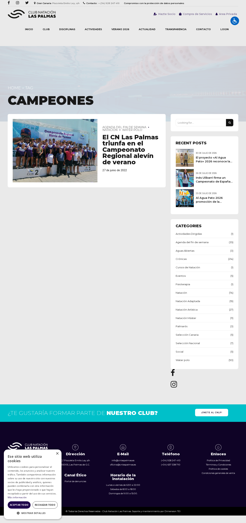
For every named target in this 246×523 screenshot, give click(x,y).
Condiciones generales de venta (218, 473)
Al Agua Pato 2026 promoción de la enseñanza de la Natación (214, 201)
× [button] (57, 453)
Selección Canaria (187, 334)
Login (224, 29)
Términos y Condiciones (218, 464)
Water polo (132, 130)
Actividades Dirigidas (189, 233)
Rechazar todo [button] (45, 504)
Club (46, 29)
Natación (181, 292)
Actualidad (147, 29)
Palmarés (181, 326)
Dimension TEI (172, 511)
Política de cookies (218, 469)
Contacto (203, 29)
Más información (17, 497)
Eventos (181, 275)
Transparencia (175, 29)
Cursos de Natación (188, 267)
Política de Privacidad (218, 460)
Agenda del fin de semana (124, 127)
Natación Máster (186, 318)
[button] (33, 513)
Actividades (93, 29)
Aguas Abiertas (185, 250)
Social (179, 351)
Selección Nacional (188, 343)
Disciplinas (67, 29)
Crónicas (181, 258)
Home (14, 87)
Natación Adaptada (188, 301)
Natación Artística (187, 309)
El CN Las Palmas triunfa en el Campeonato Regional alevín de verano (130, 149)
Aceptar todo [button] (19, 504)
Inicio (29, 29)
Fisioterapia (183, 284)
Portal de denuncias (75, 481)
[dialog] (33, 484)
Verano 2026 (120, 29)
